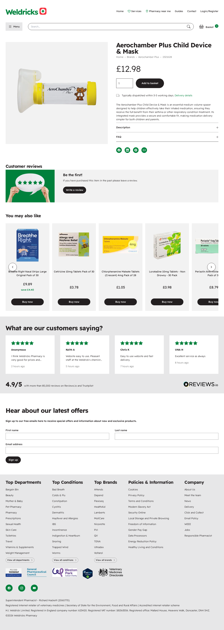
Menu (16, 26)
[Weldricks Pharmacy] (29, 11)
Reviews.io (70, 385)
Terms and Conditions (141, 501)
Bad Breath (58, 489)
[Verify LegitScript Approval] (88, 573)
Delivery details (183, 95)
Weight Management (17, 553)
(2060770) (64, 600)
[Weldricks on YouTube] (34, 588)
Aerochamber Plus (148, 57)
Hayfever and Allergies (65, 518)
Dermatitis (58, 512)
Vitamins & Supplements (20, 547)
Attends (98, 489)
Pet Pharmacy (13, 506)
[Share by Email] (144, 150)
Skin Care (11, 529)
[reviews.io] (200, 385)
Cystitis (56, 506)
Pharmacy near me (160, 11)
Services (136, 11)
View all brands (104, 560)
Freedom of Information (142, 524)
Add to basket (150, 83)
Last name (121, 430)
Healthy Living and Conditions (145, 547)
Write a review (74, 190)
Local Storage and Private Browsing (148, 518)
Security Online (137, 512)
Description (123, 127)
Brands (131, 57)
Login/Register (209, 11)
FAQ (118, 136)
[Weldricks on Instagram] (21, 588)
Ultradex (99, 547)
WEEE (187, 524)
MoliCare (99, 518)
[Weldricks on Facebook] (9, 588)
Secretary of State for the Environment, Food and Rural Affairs (102, 605)
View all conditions (63, 560)
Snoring (56, 541)
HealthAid (99, 506)
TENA (97, 541)
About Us (189, 489)
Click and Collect (194, 512)
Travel (9, 541)
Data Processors (137, 535)
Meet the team (192, 495)
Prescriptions (13, 518)
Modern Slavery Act (139, 506)
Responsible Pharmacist (198, 535)
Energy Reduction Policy (142, 541)
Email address (14, 444)
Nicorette (99, 524)
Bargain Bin (12, 489)
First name (12, 430)
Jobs (187, 529)
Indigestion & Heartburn (66, 535)
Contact (191, 11)
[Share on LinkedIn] (127, 150)
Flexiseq (99, 501)
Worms (56, 553)
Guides (179, 11)
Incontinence (59, 529)
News (187, 501)
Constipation (59, 501)
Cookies (133, 489)
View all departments (18, 560)
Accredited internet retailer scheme (159, 605)
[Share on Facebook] (119, 150)
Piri (96, 529)
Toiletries (11, 535)
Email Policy (191, 518)
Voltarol (98, 553)
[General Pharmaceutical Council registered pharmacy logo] (37, 573)
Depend (98, 495)
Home (120, 11)
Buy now (27, 301)
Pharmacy (11, 512)
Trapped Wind (60, 547)
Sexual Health (13, 524)
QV (96, 535)
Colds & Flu (58, 495)
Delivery (189, 506)
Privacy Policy (136, 495)
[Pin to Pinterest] (136, 150)
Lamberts (99, 512)
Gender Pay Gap (137, 529)
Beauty (9, 495)
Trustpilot (87, 385)
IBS (54, 524)
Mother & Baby (14, 501)
